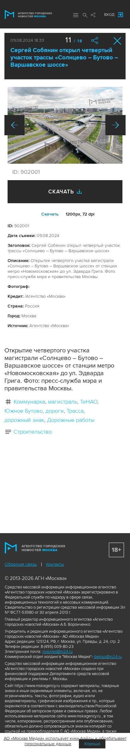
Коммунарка (29, 401)
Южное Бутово (23, 410)
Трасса (75, 410)
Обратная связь (21, 564)
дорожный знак (24, 420)
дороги (54, 410)
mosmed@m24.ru (57, 651)
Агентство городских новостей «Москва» (28, 14)
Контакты (55, 564)
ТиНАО (89, 401)
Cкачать (50, 214)
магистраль (62, 401)
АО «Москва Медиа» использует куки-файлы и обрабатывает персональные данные (65, 741)
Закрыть (117, 41)
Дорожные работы (70, 420)
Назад (14, 125)
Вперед (115, 125)
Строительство (33, 431)
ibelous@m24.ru (108, 656)
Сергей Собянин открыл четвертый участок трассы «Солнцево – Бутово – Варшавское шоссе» (64, 58)
